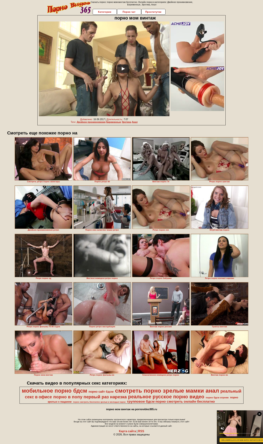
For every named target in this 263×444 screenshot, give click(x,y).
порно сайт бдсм (101, 391)
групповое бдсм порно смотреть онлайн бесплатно (171, 401)
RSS (141, 431)
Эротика (126, 122)
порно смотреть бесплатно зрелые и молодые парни (99, 402)
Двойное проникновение (91, 122)
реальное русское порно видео (166, 396)
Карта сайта (127, 431)
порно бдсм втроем (217, 397)
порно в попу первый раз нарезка (90, 396)
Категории (104, 11)
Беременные (113, 122)
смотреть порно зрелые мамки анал (167, 390)
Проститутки (153, 11)
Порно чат (129, 11)
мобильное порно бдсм (54, 391)
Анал (135, 122)
